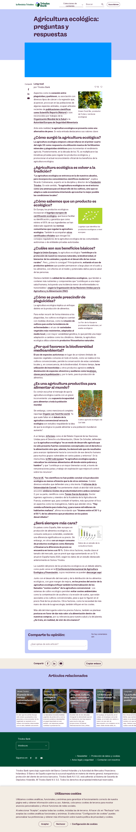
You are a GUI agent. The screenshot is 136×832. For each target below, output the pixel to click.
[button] (133, 710)
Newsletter (82, 756)
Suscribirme (113, 4)
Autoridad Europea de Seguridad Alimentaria (56, 122)
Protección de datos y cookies (105, 756)
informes (50, 436)
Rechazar (60, 824)
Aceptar (45, 824)
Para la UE (38, 478)
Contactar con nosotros (108, 760)
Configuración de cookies (85, 824)
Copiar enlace (93, 663)
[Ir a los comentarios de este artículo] (101, 86)
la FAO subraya (53, 459)
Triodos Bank (24, 739)
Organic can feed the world (56, 414)
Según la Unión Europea (45, 252)
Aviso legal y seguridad (83, 760)
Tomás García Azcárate (76, 494)
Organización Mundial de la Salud (50, 119)
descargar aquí (93, 572)
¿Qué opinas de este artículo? (44, 644)
